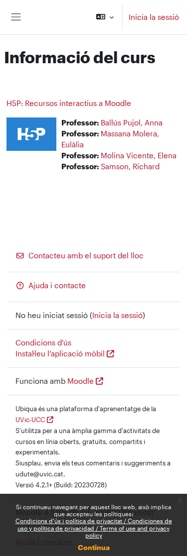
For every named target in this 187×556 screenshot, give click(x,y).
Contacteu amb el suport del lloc (86, 255)
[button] (105, 17)
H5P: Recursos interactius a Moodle (68, 103)
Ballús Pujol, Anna (132, 122)
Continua (94, 547)
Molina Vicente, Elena (139, 155)
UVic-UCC (30, 419)
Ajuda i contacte (57, 285)
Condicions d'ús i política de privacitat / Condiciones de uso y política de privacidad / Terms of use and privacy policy (93, 528)
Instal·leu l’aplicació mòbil (60, 353)
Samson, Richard (130, 166)
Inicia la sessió (154, 17)
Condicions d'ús (43, 342)
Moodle (80, 381)
